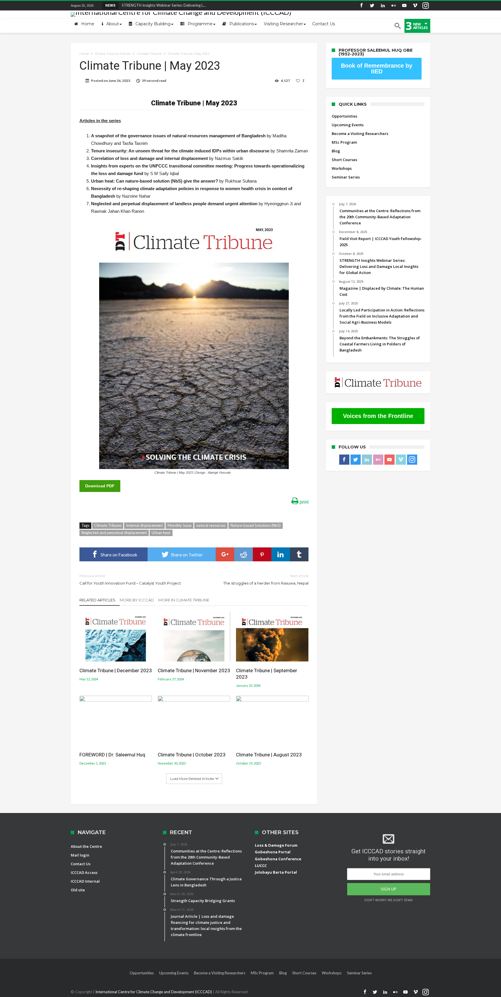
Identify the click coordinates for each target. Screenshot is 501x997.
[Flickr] (393, 5)
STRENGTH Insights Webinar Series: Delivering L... (162, 5)
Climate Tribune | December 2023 (115, 670)
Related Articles (97, 600)
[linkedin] (280, 554)
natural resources (211, 525)
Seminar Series (346, 177)
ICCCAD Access (84, 872)
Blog (336, 151)
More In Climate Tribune (183, 600)
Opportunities (344, 116)
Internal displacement (144, 525)
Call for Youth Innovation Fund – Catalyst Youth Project (130, 579)
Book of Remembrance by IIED (376, 68)
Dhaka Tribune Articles (112, 54)
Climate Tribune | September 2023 (266, 674)
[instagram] (425, 5)
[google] (225, 554)
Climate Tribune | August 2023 (269, 755)
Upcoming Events (348, 124)
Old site (78, 890)
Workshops (342, 168)
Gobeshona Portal (273, 851)
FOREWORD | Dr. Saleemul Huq (112, 755)
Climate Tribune (149, 54)
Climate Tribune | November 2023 (194, 670)
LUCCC (261, 865)
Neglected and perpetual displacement (114, 532)
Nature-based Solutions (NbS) (255, 525)
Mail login (80, 855)
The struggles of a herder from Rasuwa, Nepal (265, 579)
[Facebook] (361, 5)
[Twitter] (372, 5)
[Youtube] (404, 5)
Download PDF (100, 486)
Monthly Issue (179, 525)
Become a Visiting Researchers (360, 133)
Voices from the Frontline (378, 416)
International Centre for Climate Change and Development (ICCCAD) (154, 991)
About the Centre (86, 846)
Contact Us (80, 863)
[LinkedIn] (382, 5)
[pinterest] (262, 554)
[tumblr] (299, 554)
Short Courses (344, 159)
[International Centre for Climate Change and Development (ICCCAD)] (181, 12)
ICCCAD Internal (85, 881)
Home (84, 54)
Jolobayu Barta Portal (276, 872)
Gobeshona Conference (278, 858)
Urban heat (161, 532)
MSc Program (344, 142)
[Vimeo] (415, 5)
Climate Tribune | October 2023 (192, 755)
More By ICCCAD (137, 600)
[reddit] (243, 554)
